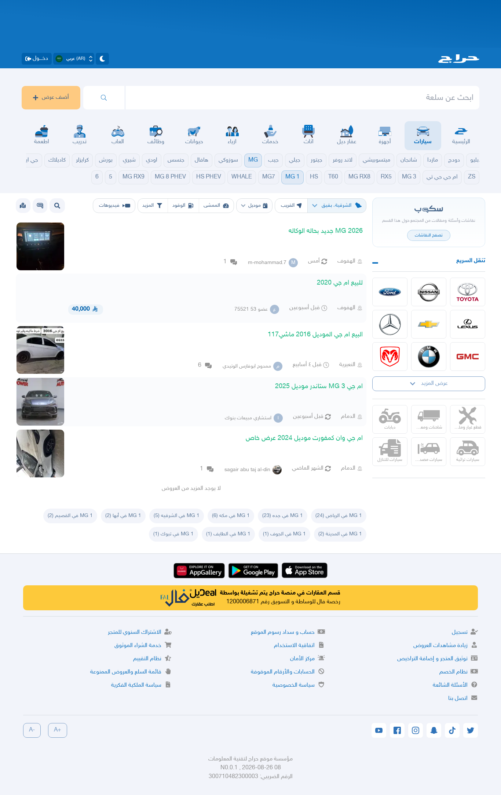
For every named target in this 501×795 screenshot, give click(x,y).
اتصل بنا (458, 698)
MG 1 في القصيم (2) (70, 516)
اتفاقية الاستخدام (294, 645)
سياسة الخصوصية (294, 685)
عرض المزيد (434, 383)
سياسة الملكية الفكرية (136, 685)
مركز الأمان (302, 658)
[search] (103, 97)
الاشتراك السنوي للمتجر (134, 632)
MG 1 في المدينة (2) (340, 534)
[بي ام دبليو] (428, 356)
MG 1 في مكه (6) (231, 516)
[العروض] (22, 206)
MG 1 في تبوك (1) (173, 534)
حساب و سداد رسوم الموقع (283, 632)
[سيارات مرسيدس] (389, 324)
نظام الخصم (453, 672)
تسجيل (460, 632)
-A (32, 730)
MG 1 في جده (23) (282, 516)
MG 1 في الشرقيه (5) (177, 516)
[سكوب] (40, 205)
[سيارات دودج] (389, 356)
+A (57, 730)
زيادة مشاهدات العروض (440, 645)
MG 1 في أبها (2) (123, 516)
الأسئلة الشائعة (450, 685)
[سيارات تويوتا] (467, 292)
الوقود (178, 205)
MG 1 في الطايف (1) (228, 534)
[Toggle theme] (102, 59)
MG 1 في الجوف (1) (284, 534)
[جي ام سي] (467, 356)
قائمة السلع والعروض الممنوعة (125, 672)
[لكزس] (467, 324)
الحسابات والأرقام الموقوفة (283, 672)
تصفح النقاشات (429, 235)
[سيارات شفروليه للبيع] (428, 324)
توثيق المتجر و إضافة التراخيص (432, 658)
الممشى (212, 205)
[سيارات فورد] (389, 292)
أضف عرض (55, 97)
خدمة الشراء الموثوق (137, 645)
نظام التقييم (147, 658)
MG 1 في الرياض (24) (338, 516)
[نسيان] (428, 292)
